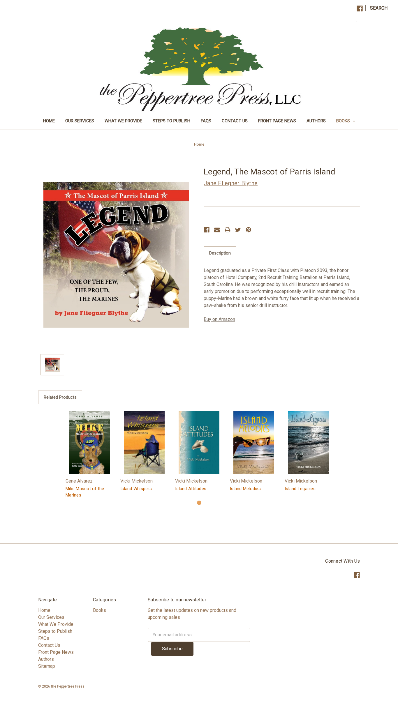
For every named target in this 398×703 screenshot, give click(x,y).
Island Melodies (245, 488)
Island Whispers (136, 488)
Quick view (89, 442)
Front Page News (277, 120)
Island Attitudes (190, 488)
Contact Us (235, 120)
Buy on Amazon (219, 319)
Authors (316, 120)
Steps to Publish (171, 120)
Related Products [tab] (60, 397)
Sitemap (46, 666)
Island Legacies (300, 488)
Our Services (79, 120)
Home (49, 120)
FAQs (206, 120)
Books (343, 120)
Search (379, 8)
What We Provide (123, 120)
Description (220, 253)
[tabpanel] (89, 455)
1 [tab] (199, 503)
